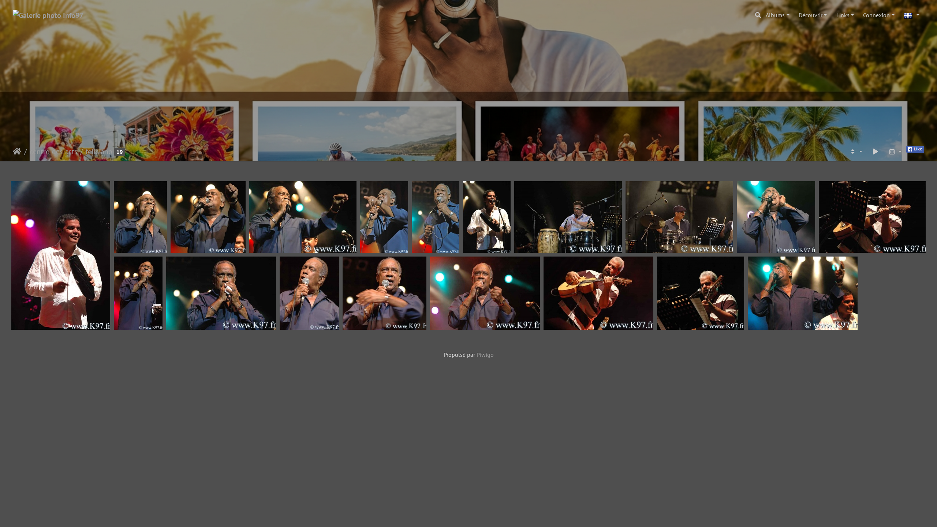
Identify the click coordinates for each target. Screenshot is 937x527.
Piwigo (485, 354)
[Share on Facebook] (915, 148)
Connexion (876, 15)
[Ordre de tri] (855, 151)
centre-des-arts (53, 151)
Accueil (17, 151)
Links (843, 15)
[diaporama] (875, 151)
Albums (775, 15)
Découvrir (810, 15)
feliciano (99, 151)
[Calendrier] (895, 151)
